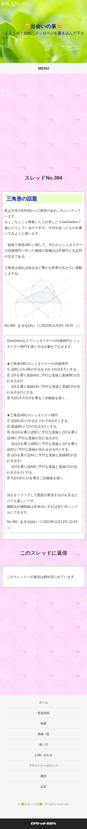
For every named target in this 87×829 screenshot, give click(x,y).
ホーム (43, 702)
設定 (43, 786)
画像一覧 (43, 734)
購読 (43, 776)
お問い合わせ (43, 755)
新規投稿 (43, 713)
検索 (43, 723)
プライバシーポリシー (43, 765)
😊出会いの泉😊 (43, 26)
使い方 (43, 744)
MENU (43, 68)
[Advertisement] (43, 127)
